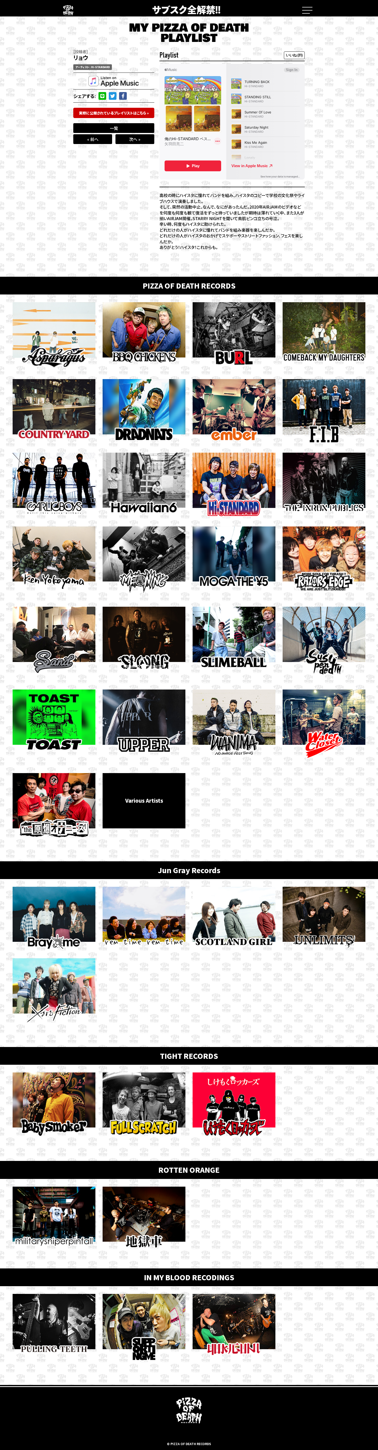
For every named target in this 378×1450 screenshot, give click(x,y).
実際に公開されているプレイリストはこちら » (114, 112)
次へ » (134, 139)
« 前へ (92, 139)
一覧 (114, 128)
